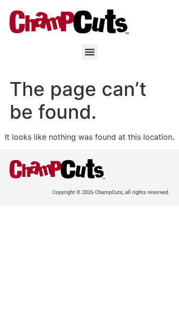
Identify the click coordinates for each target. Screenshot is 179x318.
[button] (89, 52)
